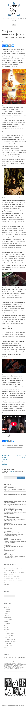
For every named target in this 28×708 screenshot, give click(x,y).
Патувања (7, 611)
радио (15, 664)
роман (12, 665)
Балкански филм (9, 633)
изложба (6, 661)
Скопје (6, 625)
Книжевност (7, 617)
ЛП (11, 657)
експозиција (15, 660)
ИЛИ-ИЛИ (7, 657)
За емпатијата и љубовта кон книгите (14, 582)
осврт (10, 663)
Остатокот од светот (18, 445)
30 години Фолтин (9, 570)
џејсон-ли (11, 449)
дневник (22, 658)
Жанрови (7, 637)
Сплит (20, 657)
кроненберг (19, 447)
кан (15, 661)
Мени (14, 24)
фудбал (23, 667)
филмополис (7, 667)
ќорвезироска (17, 668)
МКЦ (13, 657)
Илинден (6, 584)
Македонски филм (10, 639)
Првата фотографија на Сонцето (13, 568)
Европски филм (9, 635)
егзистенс (13, 447)
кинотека (6, 662)
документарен (8, 660)
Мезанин (7, 623)
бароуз (9, 447)
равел (12, 664)
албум (23, 657)
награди (6, 663)
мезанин (21, 662)
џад (8, 449)
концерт (11, 662)
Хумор (6, 647)
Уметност (6, 629)
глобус (18, 658)
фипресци (18, 667)
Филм (5, 631)
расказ (19, 664)
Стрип (7, 615)
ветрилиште (12, 658)
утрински (4, 449)
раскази (23, 664)
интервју (11, 661)
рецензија (7, 665)
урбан (9, 666)
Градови (7, 609)
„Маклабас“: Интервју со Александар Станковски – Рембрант (6, 460)
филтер (13, 667)
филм (18, 666)
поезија (14, 663)
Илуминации (7, 607)
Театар (6, 627)
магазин (16, 662)
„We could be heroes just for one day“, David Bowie (13, 705)
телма (5, 666)
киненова (18, 661)
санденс (16, 665)
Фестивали (8, 643)
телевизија (21, 665)
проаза (19, 663)
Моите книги (8, 619)
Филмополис (8, 645)
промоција (7, 664)
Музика (6, 621)
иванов (21, 660)
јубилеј (11, 668)
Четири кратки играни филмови (13, 580)
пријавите (11, 471)
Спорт (6, 613)
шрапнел (6, 668)
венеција (6, 658)
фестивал (13, 666)
